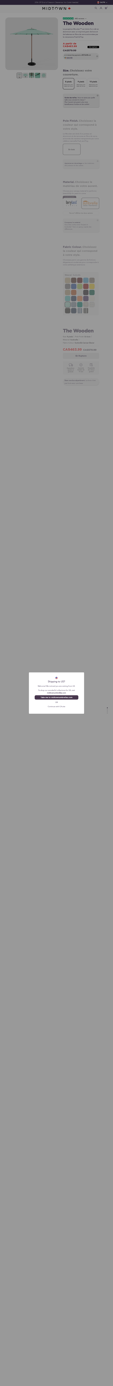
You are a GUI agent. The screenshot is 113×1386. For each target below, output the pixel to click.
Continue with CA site (56, 706)
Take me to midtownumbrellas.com (56, 697)
